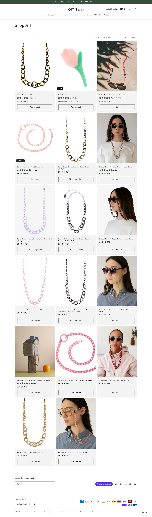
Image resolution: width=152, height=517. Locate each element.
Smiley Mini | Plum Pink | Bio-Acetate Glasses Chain (75, 380)
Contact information (98, 512)
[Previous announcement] (15, 2)
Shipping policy (85, 512)
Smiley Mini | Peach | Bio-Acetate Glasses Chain (74, 452)
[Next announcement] (136, 2)
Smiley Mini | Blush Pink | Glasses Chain (30, 167)
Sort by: (96, 37)
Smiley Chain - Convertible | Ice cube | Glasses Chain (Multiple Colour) (35, 240)
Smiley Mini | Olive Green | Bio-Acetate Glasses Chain (115, 310)
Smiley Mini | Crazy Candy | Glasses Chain (113, 95)
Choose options (76, 179)
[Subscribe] (52, 484)
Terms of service (72, 512)
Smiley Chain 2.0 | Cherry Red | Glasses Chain (114, 380)
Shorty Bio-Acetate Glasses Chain (28, 95)
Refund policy (48, 512)
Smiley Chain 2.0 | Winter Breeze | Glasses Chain (115, 167)
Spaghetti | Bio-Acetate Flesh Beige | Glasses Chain (34, 380)
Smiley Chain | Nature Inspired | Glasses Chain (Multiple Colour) (73, 168)
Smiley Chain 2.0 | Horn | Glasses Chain (30, 452)
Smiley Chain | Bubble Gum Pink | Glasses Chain (33, 309)
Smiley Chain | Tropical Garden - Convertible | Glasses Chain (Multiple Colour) (73, 310)
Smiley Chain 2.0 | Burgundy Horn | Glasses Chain (116, 239)
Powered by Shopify (35, 512)
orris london (25, 512)
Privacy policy (60, 512)
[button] (17, 8)
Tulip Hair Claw (63, 95)
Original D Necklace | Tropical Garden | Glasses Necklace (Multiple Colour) (74, 240)
